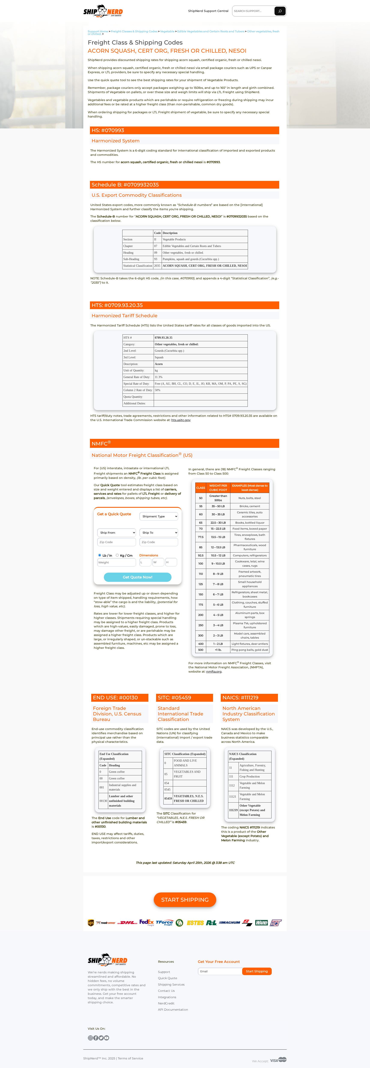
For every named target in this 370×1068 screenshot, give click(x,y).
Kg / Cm (126, 555)
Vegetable (167, 31)
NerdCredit (166, 1003)
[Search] (280, 11)
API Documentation (173, 1009)
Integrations (167, 997)
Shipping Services (171, 984)
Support (164, 972)
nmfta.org (214, 671)
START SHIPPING (185, 899)
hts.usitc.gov (181, 420)
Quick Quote (167, 978)
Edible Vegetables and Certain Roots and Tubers (210, 31)
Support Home (98, 31)
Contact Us (166, 991)
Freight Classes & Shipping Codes (134, 31)
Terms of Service (130, 1058)
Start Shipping (257, 971)
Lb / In (107, 555)
